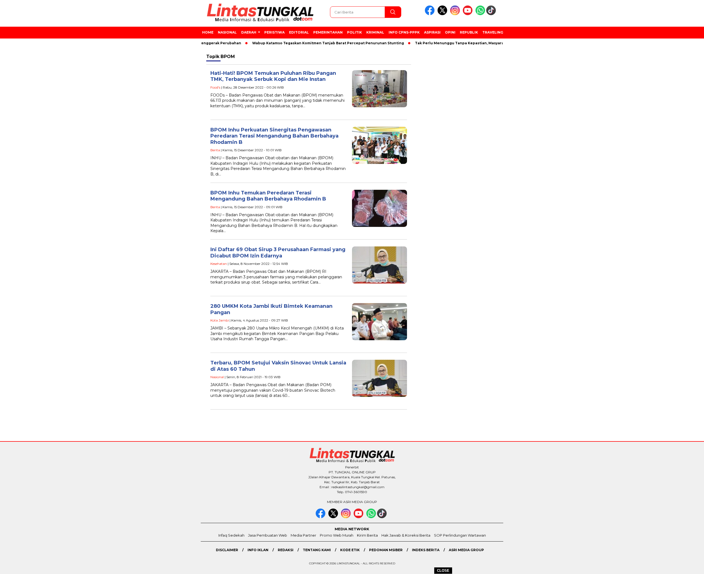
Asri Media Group (466, 550)
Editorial (299, 32)
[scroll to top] (678, 565)
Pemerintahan (328, 32)
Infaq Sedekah (231, 535)
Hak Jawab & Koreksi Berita (405, 535)
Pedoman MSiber (386, 550)
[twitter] (443, 14)
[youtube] (468, 14)
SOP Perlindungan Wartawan (460, 535)
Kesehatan (218, 264)
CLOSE (443, 570)
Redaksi (285, 550)
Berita (215, 150)
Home (207, 32)
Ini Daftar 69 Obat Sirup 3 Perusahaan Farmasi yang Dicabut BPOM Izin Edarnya (277, 252)
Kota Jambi (219, 320)
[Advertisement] (538, 142)
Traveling (492, 32)
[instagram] (456, 14)
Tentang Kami (317, 550)
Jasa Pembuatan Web (267, 535)
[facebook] (430, 14)
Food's (215, 87)
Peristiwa (274, 32)
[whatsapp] (480, 14)
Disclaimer (227, 550)
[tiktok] (492, 14)
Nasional (227, 32)
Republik (469, 32)
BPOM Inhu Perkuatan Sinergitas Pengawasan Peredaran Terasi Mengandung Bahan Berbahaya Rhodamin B (274, 136)
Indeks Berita (425, 550)
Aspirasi (432, 32)
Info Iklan (258, 550)
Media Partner (303, 535)
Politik (354, 32)
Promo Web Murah (336, 535)
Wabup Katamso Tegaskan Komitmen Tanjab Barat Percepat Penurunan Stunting (313, 43)
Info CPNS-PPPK (404, 32)
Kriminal (375, 32)
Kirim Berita (367, 535)
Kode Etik (350, 550)
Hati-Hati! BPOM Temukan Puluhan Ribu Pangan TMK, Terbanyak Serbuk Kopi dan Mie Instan (273, 76)
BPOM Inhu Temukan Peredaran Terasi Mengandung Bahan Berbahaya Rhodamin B (268, 196)
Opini (450, 32)
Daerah (248, 32)
